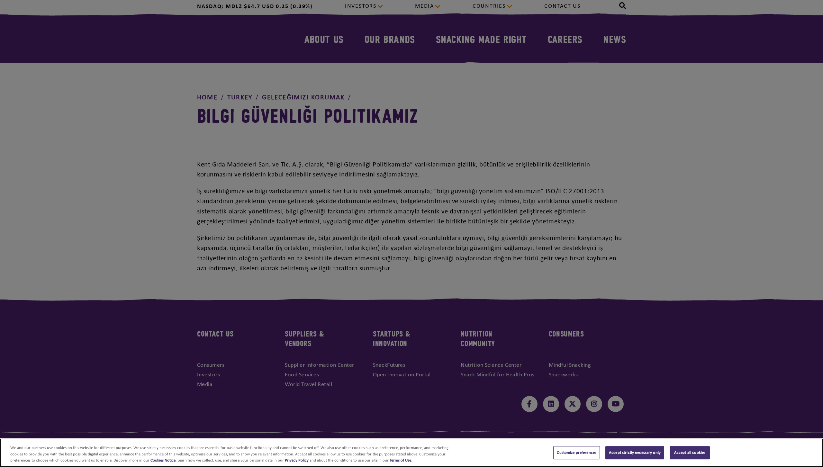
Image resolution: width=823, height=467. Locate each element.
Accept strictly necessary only (635, 453)
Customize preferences (576, 453)
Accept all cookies (689, 453)
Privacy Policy (297, 460)
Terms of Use (400, 460)
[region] (411, 452)
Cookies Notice (163, 460)
